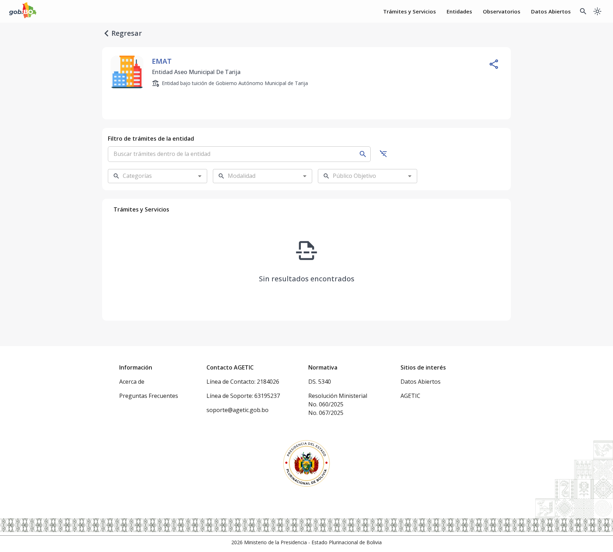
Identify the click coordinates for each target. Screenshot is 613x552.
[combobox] (152, 176)
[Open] (200, 176)
